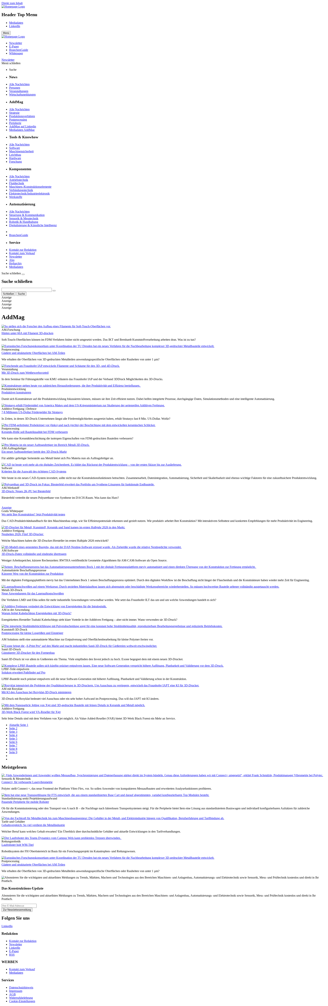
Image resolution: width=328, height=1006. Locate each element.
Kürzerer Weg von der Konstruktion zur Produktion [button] (32, 573)
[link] (13, 6)
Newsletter (8, 59)
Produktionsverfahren (22, 116)
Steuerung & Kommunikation (27, 215)
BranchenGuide (18, 235)
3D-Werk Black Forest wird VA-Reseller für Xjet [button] (31, 712)
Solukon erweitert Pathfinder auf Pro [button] (23, 672)
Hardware (15, 158)
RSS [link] (12, 954)
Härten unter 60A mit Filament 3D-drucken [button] (27, 333)
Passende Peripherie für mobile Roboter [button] (25, 801)
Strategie (14, 112)
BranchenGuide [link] (18, 49)
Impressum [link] (15, 991)
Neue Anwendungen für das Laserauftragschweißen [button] (33, 593)
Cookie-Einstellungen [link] (22, 1001)
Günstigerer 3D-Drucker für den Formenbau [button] (28, 652)
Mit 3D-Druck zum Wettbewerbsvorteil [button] (25, 372)
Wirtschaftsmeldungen (22, 94)
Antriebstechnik (18, 179)
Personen (14, 87)
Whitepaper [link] (16, 53)
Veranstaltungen (18, 91)
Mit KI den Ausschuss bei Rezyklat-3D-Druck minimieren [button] (36, 692)
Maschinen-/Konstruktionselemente (30, 186)
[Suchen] (54, 290)
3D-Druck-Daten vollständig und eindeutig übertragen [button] (34, 554)
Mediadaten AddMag (22, 129)
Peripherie (15, 123)
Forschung (15, 161)
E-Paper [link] (14, 46)
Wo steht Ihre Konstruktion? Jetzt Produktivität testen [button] (33, 514)
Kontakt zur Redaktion (22, 249)
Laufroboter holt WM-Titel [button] (18, 844)
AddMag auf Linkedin (22, 126)
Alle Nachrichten (19, 84)
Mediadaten (16, 22)
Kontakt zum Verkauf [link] (22, 969)
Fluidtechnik (16, 183)
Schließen (8, 293)
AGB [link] (12, 994)
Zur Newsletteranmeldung (17, 909)
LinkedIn (14, 26)
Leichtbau (15, 154)
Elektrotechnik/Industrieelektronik (29, 193)
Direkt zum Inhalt (12, 3)
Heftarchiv (15, 263)
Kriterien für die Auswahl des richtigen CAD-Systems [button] (34, 471)
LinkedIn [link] (14, 947)
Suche (21, 293)
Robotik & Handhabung (23, 221)
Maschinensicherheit (21, 151)
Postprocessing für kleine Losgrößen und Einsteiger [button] (32, 633)
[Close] (23, 274)
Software (14, 148)
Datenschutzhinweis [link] (21, 987)
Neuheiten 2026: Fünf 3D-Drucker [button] (23, 534)
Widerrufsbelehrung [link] (21, 997)
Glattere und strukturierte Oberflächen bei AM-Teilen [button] (33, 353)
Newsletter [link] (15, 43)
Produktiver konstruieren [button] (16, 392)
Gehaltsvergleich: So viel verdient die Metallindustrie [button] (33, 825)
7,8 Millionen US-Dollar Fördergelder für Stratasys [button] (32, 412)
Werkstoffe (15, 197)
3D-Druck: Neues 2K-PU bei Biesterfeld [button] (26, 491)
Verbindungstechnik (21, 190)
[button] (164, 63)
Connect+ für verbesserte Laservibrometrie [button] (27, 782)
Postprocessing (18, 119)
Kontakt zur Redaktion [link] (22, 941)
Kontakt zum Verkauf (22, 253)
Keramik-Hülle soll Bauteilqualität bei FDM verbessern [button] (35, 432)
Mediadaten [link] (16, 972)
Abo (11, 260)
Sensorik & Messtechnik (23, 218)
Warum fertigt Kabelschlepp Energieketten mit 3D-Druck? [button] (36, 613)
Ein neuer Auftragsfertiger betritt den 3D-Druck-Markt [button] (34, 451)
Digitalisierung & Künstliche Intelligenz (33, 225)
